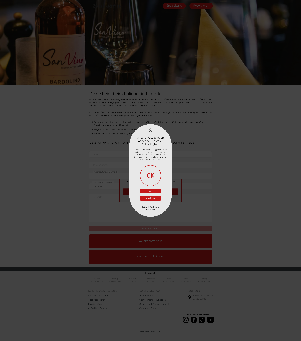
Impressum (150, 209)
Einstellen (150, 191)
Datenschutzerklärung (150, 207)
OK (150, 175)
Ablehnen (150, 198)
